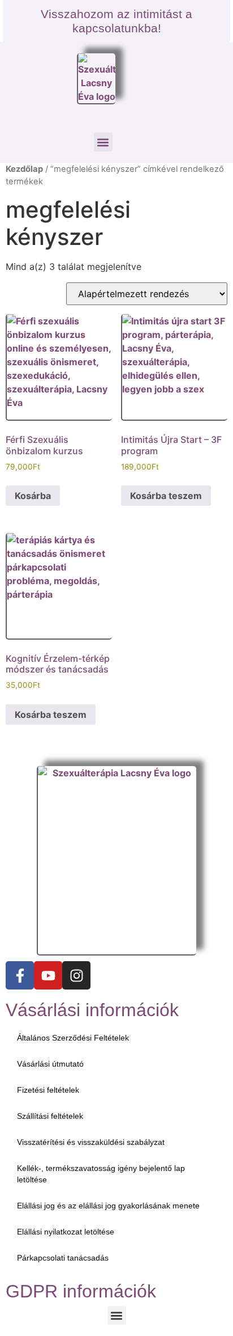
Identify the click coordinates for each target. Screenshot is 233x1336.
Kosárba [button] (33, 495)
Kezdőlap (24, 169)
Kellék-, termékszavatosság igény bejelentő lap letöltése (101, 1174)
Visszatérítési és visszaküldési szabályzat (91, 1142)
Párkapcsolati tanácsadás (63, 1257)
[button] (103, 142)
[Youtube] (48, 975)
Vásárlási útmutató (50, 1063)
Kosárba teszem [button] (166, 495)
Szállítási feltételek (50, 1116)
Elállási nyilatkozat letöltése (65, 1231)
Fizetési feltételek (48, 1089)
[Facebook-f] (20, 975)
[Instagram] (76, 975)
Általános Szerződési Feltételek (73, 1037)
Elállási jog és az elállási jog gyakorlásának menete (108, 1205)
